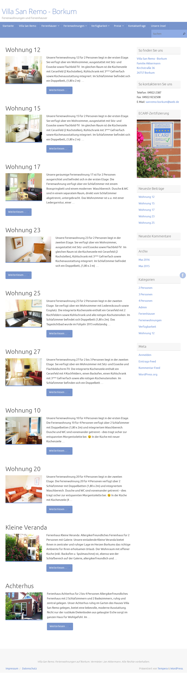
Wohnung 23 (23, 230)
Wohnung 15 (23, 108)
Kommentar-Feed (149, 368)
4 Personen (145, 301)
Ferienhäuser (147, 314)
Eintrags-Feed (147, 361)
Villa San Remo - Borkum (39, 11)
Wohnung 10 (23, 410)
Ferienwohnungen (150, 320)
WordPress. (176, 668)
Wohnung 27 (23, 352)
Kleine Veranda (26, 527)
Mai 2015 (144, 266)
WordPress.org (148, 374)
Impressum (12, 668)
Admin (143, 307)
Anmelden (145, 355)
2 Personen (145, 288)
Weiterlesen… (58, 90)
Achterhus (19, 586)
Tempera (163, 668)
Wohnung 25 (23, 293)
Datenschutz (29, 668)
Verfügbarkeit (147, 327)
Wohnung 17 (23, 167)
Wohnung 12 (23, 50)
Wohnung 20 (23, 469)
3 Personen (145, 294)
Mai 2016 (144, 260)
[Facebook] (183, 275)
